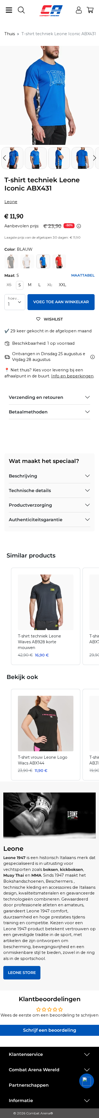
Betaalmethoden (28, 412)
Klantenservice (26, 1054)
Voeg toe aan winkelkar (61, 301)
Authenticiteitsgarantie (35, 519)
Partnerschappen (29, 1085)
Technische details (30, 490)
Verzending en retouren (36, 397)
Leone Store (22, 972)
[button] (94, 158)
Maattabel (83, 275)
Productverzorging (30, 505)
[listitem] (45, 616)
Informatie (21, 1100)
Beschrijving (23, 476)
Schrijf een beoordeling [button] (49, 1030)
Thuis (9, 33)
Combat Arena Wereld (34, 1069)
